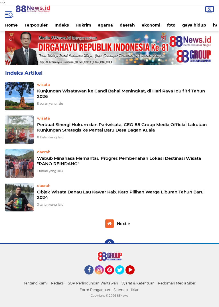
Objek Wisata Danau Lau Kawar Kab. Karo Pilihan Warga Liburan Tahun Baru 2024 (120, 194)
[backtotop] (109, 244)
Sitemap (120, 290)
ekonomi (151, 25)
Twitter (122, 277)
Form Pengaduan (95, 290)
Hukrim (83, 25)
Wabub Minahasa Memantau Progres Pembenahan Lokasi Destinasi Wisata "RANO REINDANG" (119, 161)
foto (171, 25)
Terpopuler (36, 25)
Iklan (135, 290)
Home (11, 25)
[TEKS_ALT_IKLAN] (109, 48)
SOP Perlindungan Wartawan (93, 283)
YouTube (133, 277)
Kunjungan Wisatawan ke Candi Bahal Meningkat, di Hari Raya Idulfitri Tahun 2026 (121, 93)
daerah (127, 25)
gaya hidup (194, 25)
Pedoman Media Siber (177, 283)
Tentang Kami (36, 283)
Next (122, 223)
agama (105, 25)
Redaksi (57, 283)
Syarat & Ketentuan (138, 283)
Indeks (61, 25)
